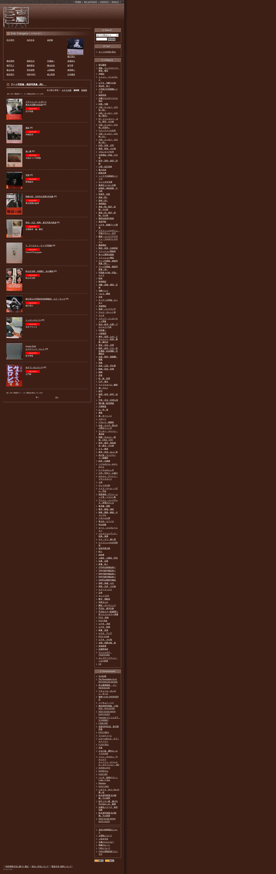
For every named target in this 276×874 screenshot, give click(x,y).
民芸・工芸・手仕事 (107, 366)
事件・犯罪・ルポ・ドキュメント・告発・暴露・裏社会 (108, 339)
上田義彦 (51, 70)
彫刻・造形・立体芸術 (108, 248)
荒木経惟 (30, 70)
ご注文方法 (103, 839)
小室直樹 (102, 333)
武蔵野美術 (103, 649)
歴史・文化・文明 (106, 345)
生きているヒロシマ (34, 367)
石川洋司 (10, 40)
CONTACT (104, 2)
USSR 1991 (103, 723)
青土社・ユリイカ (106, 521)
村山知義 (102, 524)
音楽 (100, 297)
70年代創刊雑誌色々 (107, 570)
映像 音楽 (103, 630)
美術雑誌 (102, 203)
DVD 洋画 (103, 621)
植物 (100, 372)
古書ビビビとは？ (106, 842)
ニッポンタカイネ (33, 320)
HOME (78, 2)
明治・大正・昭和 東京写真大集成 (41, 222)
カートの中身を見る (107, 52)
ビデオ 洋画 (104, 624)
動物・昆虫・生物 (106, 369)
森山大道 (10, 70)
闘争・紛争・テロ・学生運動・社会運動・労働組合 (108, 351)
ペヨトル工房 (104, 518)
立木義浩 (71, 74)
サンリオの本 (104, 485)
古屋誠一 (51, 61)
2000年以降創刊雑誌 (107, 580)
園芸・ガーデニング (107, 605)
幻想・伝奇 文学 (106, 145)
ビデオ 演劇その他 (107, 83)
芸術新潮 (102, 646)
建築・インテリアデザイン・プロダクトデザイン (108, 239)
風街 (27, 128)
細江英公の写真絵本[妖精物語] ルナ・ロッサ (45, 299)
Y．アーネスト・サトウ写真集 (39, 245)
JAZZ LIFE (103, 774)
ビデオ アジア (105, 633)
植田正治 (30, 61)
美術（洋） (103, 200)
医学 (100, 391)
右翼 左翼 (103, 561)
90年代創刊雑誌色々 (107, 577)
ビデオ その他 (105, 639)
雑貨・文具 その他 (107, 586)
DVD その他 (104, 636)
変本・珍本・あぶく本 (108, 452)
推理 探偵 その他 (107, 148)
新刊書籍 (102, 65)
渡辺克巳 (10, 74)
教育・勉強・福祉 (106, 509)
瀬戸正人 (10, 65)
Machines (102, 783)
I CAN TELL (104, 744)
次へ (57, 397)
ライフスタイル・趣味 (108, 385)
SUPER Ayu (103, 771)
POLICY (115, 2)
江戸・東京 (103, 381)
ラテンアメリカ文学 (107, 130)
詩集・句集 (103, 104)
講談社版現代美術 (106, 218)
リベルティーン (105, 736)
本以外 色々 (104, 86)
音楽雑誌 (102, 306)
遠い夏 (28, 151)
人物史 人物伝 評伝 (108, 558)
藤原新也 (30, 65)
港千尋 (70, 65)
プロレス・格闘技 (106, 422)
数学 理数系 (104, 599)
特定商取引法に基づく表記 (17, 866)
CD (100, 664)
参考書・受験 (104, 506)
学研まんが (103, 602)
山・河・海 (103, 410)
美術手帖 (102, 221)
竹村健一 (102, 330)
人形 (100, 482)
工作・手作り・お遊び (108, 473)
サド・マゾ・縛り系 (107, 539)
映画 (100, 278)
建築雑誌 (102, 245)
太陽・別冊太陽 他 (107, 643)
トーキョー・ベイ (106, 703)
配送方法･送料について (62, 866)
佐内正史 (30, 40)
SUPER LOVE (104, 768)
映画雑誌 (102, 281)
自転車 (101, 555)
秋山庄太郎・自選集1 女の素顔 (39, 271)
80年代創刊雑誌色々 (107, 574)
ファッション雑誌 (106, 258)
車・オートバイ (105, 416)
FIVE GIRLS (104, 732)
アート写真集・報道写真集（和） (29, 84)
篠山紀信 (51, 65)
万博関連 (102, 406)
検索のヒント (104, 845)
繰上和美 (51, 74)
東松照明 (10, 61)
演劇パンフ (103, 291)
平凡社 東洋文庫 (106, 608)
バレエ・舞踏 (104, 294)
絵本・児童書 (104, 461)
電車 (100, 413)
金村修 (50, 40)
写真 (27, 175)
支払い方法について (40, 866)
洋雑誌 (101, 74)
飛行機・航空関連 (106, 403)
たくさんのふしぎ (106, 470)
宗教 (100, 363)
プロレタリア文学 (106, 152)
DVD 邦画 (104, 617)
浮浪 (100, 748)
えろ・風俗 (103, 449)
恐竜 (100, 375)
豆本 (100, 593)
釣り (100, 551)
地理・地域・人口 (106, 583)
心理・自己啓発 (105, 167)
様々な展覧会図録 (106, 254)
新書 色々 (103, 564)
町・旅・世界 (104, 378)
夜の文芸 (102, 170)
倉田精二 (71, 70)
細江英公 (71, 56)
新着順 (84, 90)
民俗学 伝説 (104, 194)
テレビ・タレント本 (107, 312)
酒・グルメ (103, 388)
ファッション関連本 (107, 251)
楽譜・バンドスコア (107, 309)
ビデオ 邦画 (104, 627)
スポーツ (102, 419)
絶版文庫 (102, 173)
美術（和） (103, 197)
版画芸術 (102, 95)
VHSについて (104, 848)
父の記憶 (102, 676)
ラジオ (101, 315)
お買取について (105, 836)
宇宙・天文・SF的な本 (108, 400)
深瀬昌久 (71, 61)
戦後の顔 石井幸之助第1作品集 (39, 196)
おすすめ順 (66, 90)
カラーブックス (105, 589)
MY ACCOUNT (90, 2)
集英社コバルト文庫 (107, 185)
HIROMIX (31, 74)
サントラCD (104, 596)
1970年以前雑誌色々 (107, 567)
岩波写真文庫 (104, 548)
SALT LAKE (104, 786)
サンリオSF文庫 (105, 182)
